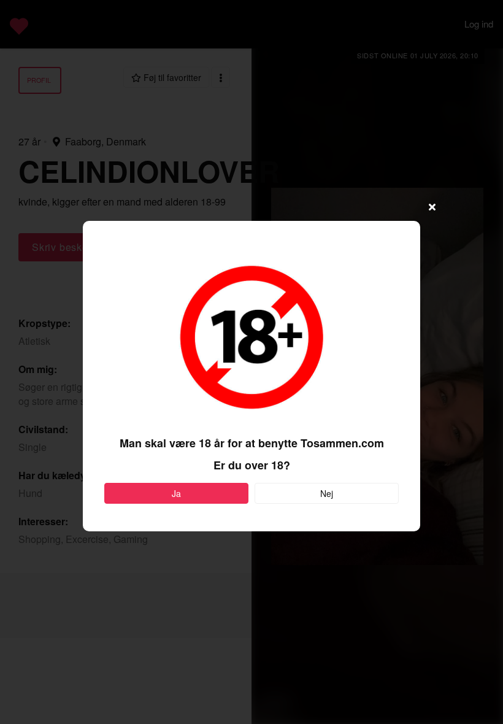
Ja (176, 493)
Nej (326, 493)
